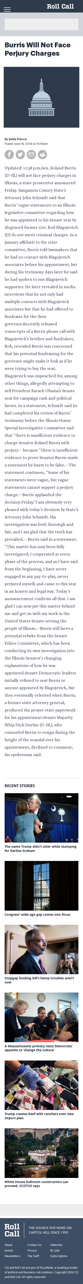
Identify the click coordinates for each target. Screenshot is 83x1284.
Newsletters (12, 1256)
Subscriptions (59, 1256)
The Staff (33, 1256)
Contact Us (34, 1245)
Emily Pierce (18, 139)
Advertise (56, 1245)
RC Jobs (55, 1250)
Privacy (32, 1250)
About (8, 1245)
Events (9, 1250)
